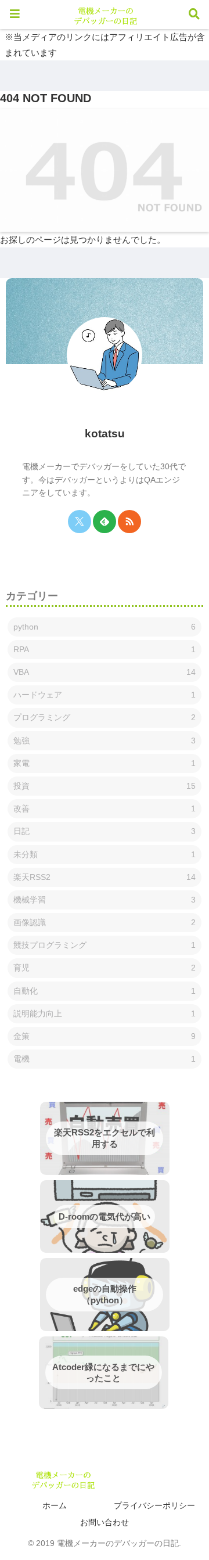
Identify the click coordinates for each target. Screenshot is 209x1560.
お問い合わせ (104, 1522)
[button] (180, 1336)
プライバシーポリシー (154, 1505)
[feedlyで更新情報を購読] (104, 521)
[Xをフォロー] (79, 521)
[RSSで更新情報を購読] (129, 521)
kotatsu (105, 433)
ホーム (54, 1505)
